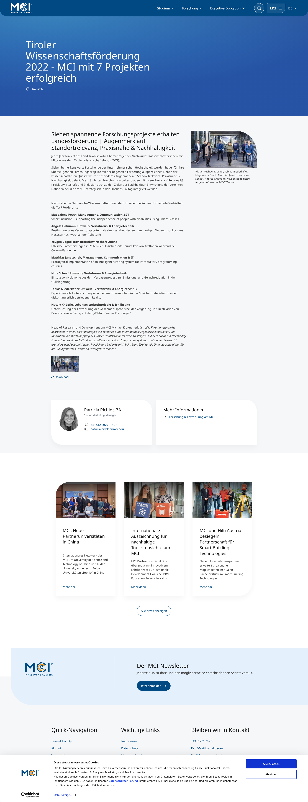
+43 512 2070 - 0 (201, 741)
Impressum (129, 741)
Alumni (56, 748)
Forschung (190, 8)
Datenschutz (129, 748)
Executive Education (225, 8)
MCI (273, 8)
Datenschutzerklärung (123, 780)
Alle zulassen (271, 763)
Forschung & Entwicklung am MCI (192, 417)
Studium (163, 8)
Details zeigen (62, 794)
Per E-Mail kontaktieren (207, 748)
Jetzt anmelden (151, 686)
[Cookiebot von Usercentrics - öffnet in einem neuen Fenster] (30, 795)
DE (290, 8)
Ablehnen (271, 774)
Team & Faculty (61, 741)
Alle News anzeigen (154, 611)
